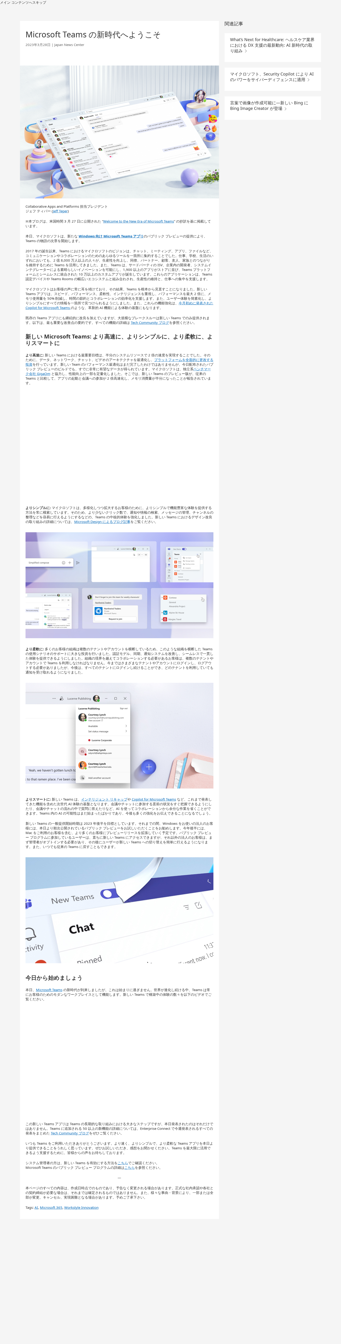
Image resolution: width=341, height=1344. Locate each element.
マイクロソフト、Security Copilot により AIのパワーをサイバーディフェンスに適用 (272, 76)
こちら (123, 1162)
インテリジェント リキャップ (104, 799)
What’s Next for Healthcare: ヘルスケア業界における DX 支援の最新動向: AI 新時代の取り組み (272, 45)
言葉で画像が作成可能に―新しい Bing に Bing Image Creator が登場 (269, 105)
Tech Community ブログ (150, 322)
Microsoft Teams (49, 989)
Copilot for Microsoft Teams (154, 799)
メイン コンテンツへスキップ (23, 2)
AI (36, 1207)
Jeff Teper (60, 211)
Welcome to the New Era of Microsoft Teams (138, 221)
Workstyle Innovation (81, 1207)
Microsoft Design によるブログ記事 (102, 521)
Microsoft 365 (51, 1207)
